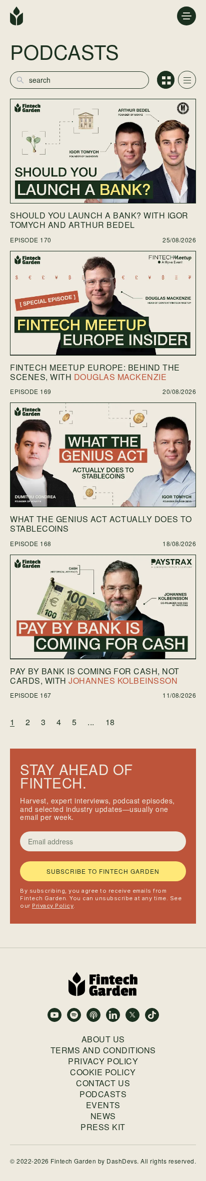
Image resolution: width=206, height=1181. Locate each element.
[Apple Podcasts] (93, 1015)
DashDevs (121, 1161)
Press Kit (103, 1127)
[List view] (187, 80)
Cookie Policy (103, 1072)
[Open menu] (186, 15)
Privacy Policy (53, 905)
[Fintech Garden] (16, 15)
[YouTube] (55, 1015)
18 (110, 722)
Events (103, 1105)
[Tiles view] (166, 80)
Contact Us (103, 1083)
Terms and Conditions (103, 1050)
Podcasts (103, 1094)
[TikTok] (152, 1015)
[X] (133, 1015)
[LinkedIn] (113, 1015)
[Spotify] (74, 1015)
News (103, 1116)
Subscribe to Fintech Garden (103, 871)
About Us (103, 1039)
